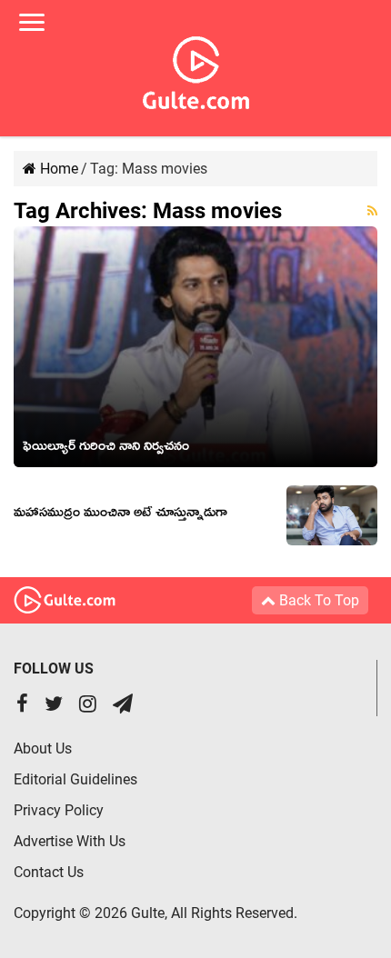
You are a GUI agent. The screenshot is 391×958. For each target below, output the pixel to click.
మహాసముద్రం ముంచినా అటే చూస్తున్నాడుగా (120, 515)
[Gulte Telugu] (196, 69)
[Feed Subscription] (372, 211)
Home (57, 168)
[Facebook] (22, 705)
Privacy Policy (59, 810)
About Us (43, 748)
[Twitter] (53, 705)
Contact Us (49, 872)
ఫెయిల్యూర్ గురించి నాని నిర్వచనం (106, 449)
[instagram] (87, 705)
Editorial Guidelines (75, 779)
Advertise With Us (69, 841)
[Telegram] (122, 705)
